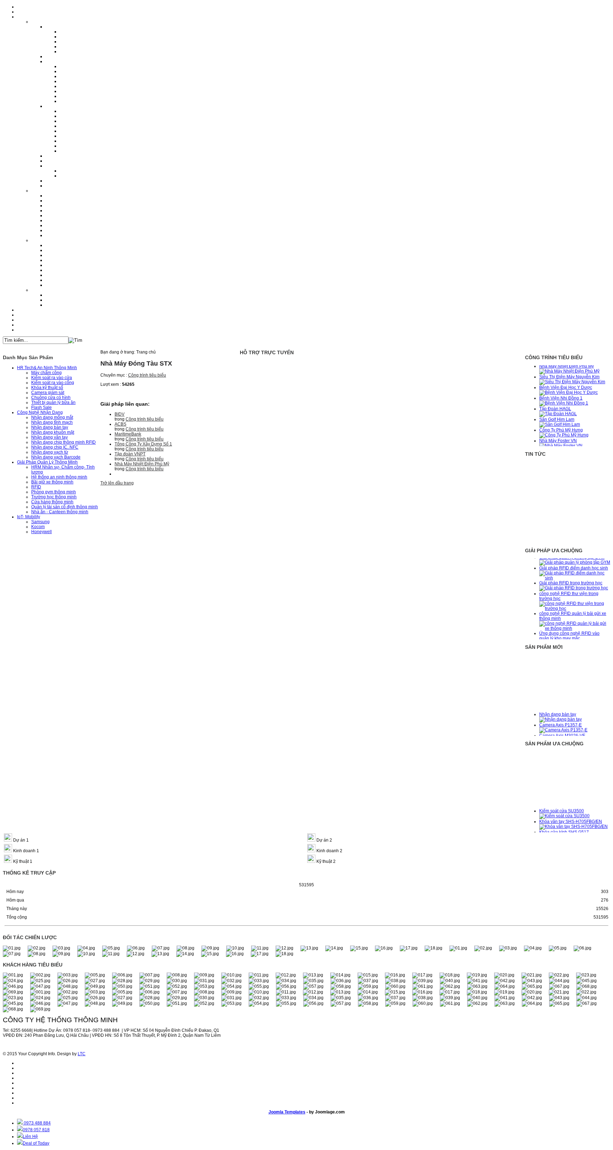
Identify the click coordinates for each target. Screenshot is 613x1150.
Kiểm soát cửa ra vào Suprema (89, 96)
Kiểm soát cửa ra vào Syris (85, 86)
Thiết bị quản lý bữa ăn (67, 185)
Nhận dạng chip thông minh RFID (77, 220)
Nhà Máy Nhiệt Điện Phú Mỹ (142, 463)
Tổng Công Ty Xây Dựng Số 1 (143, 444)
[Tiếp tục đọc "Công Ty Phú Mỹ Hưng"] (564, 424)
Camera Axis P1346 (558, 735)
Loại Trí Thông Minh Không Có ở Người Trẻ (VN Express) (570, 538)
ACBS (120, 424)
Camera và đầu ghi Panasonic (89, 41)
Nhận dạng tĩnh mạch (66, 200)
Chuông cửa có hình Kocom (87, 170)
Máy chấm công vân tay (82, 140)
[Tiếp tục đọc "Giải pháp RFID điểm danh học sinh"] (574, 567)
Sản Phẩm (27, 16)
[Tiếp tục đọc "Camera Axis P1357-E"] (563, 719)
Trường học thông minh (68, 270)
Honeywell (55, 304)
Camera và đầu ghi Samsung (88, 36)
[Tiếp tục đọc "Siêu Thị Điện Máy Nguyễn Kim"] (572, 370)
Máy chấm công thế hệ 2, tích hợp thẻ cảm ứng (105, 130)
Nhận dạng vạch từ (63, 230)
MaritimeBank (128, 434)
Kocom (52, 299)
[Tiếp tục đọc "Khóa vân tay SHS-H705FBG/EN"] (573, 815)
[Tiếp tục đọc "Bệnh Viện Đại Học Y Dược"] (568, 381)
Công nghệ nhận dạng (53, 190)
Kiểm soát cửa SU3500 (561, 800)
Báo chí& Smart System (39, 314)
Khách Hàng (29, 309)
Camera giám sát (61, 26)
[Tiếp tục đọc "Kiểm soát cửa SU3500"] (564, 805)
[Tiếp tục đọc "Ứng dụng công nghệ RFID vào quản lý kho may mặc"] (574, 637)
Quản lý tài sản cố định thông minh (78, 280)
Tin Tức (24, 319)
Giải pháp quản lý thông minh (59, 240)
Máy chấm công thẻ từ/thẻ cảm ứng (93, 135)
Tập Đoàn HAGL (555, 397)
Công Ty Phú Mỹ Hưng (561, 419)
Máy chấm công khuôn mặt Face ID (93, 116)
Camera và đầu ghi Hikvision (87, 46)
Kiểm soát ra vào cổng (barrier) (75, 56)
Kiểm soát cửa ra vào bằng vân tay (93, 71)
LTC (81, 1053)
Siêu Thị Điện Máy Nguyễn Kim (569, 365)
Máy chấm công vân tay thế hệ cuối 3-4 (97, 121)
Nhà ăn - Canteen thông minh (74, 285)
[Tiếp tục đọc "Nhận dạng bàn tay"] (560, 708)
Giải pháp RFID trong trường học (570, 572)
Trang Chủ (27, 6)
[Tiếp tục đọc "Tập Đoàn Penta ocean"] (564, 445)
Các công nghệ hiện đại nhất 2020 (93, 66)
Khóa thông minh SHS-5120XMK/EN (574, 831)
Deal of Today (36, 1143)
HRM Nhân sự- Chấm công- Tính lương (83, 245)
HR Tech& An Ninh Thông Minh (47, 367)
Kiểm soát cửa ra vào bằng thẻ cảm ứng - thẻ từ (105, 76)
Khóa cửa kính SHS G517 (564, 821)
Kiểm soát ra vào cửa (65, 61)
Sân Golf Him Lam (556, 408)
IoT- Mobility (42, 290)
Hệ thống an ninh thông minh (73, 250)
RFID (36, 486)
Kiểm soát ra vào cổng (52, 382)
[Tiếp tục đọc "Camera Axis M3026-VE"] (565, 729)
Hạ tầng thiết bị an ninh (53, 21)
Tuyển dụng (28, 324)
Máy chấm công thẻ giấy (83, 145)
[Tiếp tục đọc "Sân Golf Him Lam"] (559, 413)
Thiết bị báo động (62, 155)
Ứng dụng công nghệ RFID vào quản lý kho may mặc (569, 625)
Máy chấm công (60, 106)
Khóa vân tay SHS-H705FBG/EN (570, 810)
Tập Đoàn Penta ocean (561, 440)
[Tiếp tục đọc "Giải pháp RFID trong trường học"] (573, 577)
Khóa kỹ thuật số (61, 160)
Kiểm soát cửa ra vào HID (84, 91)
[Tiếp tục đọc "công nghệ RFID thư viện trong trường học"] (574, 597)
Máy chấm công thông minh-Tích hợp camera (103, 126)
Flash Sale (41, 407)
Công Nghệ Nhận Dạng (40, 412)
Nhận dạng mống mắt (66, 195)
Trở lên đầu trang (117, 483)
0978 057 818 (36, 1129)
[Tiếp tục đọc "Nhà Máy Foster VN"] (560, 434)
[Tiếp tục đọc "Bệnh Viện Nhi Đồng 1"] (563, 392)
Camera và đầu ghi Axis (82, 51)
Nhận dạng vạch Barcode (70, 235)
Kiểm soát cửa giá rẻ (79, 81)
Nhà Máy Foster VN (558, 429)
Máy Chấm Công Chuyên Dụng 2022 (95, 111)
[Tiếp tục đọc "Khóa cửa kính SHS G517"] (567, 826)
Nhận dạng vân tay (63, 215)
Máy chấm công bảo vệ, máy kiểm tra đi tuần (102, 150)
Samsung (54, 294)
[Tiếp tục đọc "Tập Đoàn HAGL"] (558, 402)
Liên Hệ (24, 329)
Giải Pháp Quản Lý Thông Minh (47, 462)
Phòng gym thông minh (67, 265)
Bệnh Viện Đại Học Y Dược (565, 376)
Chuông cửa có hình (65, 165)
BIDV (120, 414)
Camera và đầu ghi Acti (82, 31)
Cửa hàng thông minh (66, 275)
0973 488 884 (37, 1123)
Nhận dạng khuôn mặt (66, 210)
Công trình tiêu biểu (147, 375)
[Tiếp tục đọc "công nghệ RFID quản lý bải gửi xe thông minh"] (574, 617)
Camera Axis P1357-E (560, 714)
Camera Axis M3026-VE (562, 724)
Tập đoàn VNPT (130, 453)
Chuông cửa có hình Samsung (89, 175)
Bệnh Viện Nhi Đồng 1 (560, 387)
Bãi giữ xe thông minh (66, 255)
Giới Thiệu (27, 11)
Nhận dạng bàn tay (63, 205)
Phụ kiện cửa (72, 101)
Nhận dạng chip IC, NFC (69, 225)
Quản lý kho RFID (62, 260)
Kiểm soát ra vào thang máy (72, 180)
